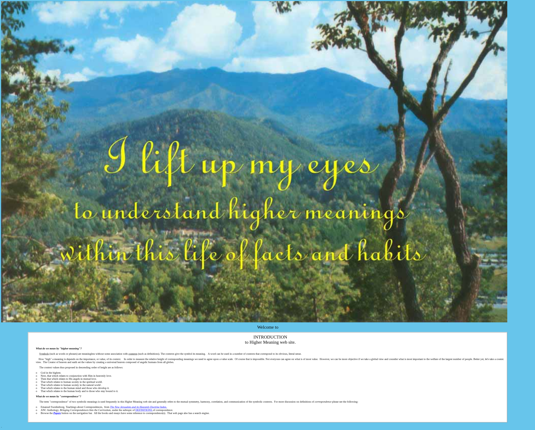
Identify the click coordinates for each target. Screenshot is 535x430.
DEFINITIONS (144, 410)
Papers (57, 413)
